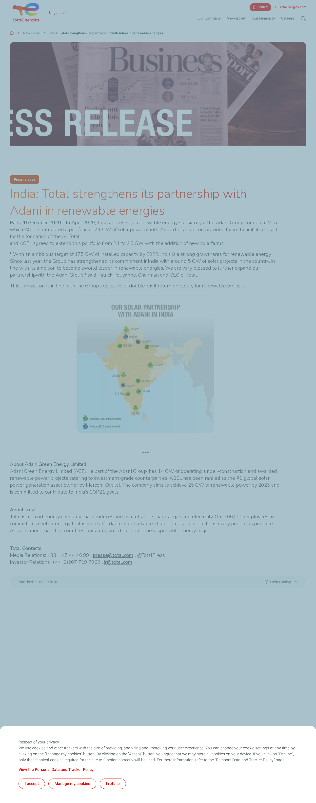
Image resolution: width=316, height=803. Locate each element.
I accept (32, 783)
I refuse (113, 783)
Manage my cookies (72, 783)
